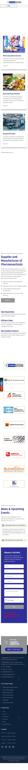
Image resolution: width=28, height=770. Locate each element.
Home (4, 711)
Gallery (4, 721)
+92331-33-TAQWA (7, 669)
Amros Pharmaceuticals (8, 690)
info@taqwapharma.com (8, 677)
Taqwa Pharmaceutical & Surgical (10, 687)
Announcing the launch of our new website (15, 525)
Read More (5, 65)
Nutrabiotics (5, 700)
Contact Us (5, 719)
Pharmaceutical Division (12, 56)
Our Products (6, 716)
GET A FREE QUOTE (15, 649)
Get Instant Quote (7, 724)
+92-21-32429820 (6, 666)
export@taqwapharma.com (9, 674)
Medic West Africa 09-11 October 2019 (13, 540)
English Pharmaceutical (8, 702)
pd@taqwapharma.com (8, 671)
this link (13, 520)
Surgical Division (9, 134)
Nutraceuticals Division (11, 94)
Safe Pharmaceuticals (8, 697)
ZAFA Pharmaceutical (8, 692)
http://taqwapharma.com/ (17, 531)
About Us (8, 300)
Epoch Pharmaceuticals (8, 695)
